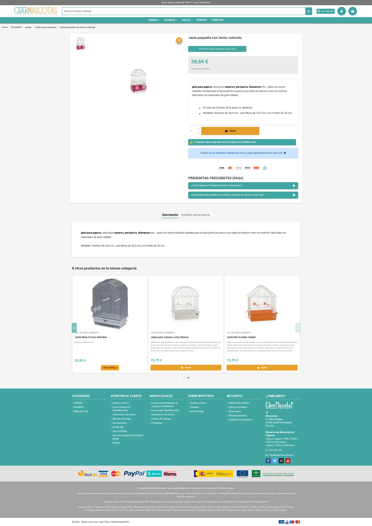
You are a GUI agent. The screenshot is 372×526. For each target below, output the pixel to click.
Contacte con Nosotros (240, 419)
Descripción (170, 215)
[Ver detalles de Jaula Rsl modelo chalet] (262, 304)
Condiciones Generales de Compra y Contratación (164, 405)
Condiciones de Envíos (124, 414)
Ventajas (194, 407)
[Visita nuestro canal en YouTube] (287, 460)
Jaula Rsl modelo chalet (241, 337)
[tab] (243, 185)
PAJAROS (79, 407)
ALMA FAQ (118, 427)
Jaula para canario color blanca (169, 337)
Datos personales (238, 407)
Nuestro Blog (196, 411)
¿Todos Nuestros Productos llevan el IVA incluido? (217, 185)
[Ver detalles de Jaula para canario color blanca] (186, 304)
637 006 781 (275, 450)
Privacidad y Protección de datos (204, 488)
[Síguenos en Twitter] (274, 460)
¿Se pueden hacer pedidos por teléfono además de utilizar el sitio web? (227, 194)
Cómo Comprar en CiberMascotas (121, 409)
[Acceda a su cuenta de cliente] (341, 11)
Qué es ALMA (119, 431)
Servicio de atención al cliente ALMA (127, 437)
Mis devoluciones (238, 415)
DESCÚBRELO (110, 367)
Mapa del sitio (81, 411)
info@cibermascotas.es (281, 455)
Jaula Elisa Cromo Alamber (91, 337)
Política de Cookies (161, 418)
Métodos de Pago (121, 418)
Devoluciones (119, 423)
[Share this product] (179, 40)
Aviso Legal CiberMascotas (165, 410)
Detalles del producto (195, 215)
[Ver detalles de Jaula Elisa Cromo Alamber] (110, 304)
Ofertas (116, 442)
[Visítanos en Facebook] (268, 460)
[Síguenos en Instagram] (281, 460)
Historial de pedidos (239, 403)
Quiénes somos (120, 403)
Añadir (232, 131)
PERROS (78, 403)
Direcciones (235, 411)
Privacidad (156, 423)
